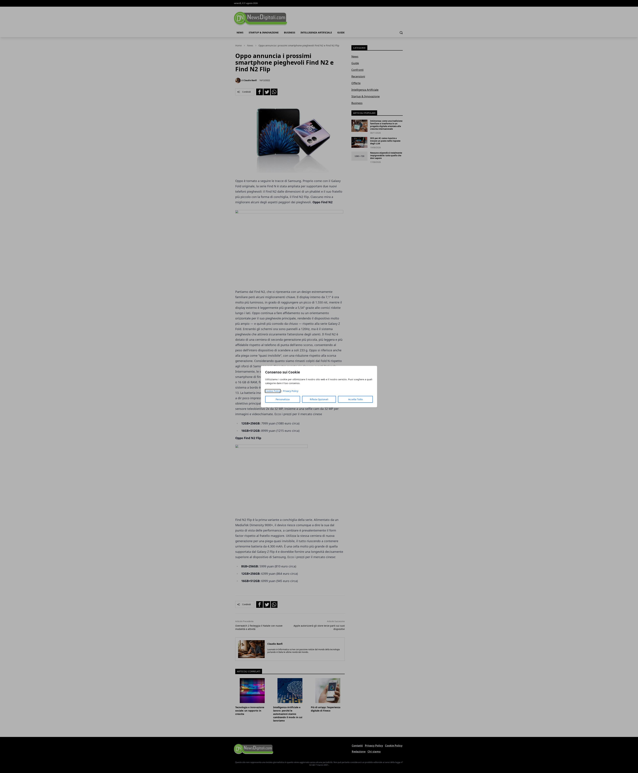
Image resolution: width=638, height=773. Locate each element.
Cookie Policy (272, 391)
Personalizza (283, 399)
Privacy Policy (290, 391)
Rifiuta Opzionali (319, 399)
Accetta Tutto (355, 399)
